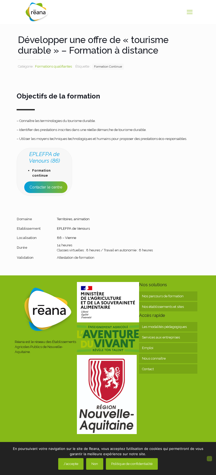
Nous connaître (154, 358)
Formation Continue (108, 66)
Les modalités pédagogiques (164, 327)
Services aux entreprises (161, 337)
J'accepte (70, 464)
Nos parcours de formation (163, 296)
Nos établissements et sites (163, 307)
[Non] (209, 458)
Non (94, 464)
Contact (148, 369)
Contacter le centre (46, 187)
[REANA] (36, 12)
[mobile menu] (189, 11)
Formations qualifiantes (53, 66)
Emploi (147, 348)
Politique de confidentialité (132, 464)
